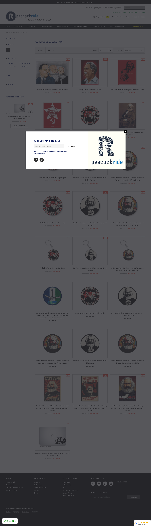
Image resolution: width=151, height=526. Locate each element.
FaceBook (36, 160)
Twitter (42, 160)
